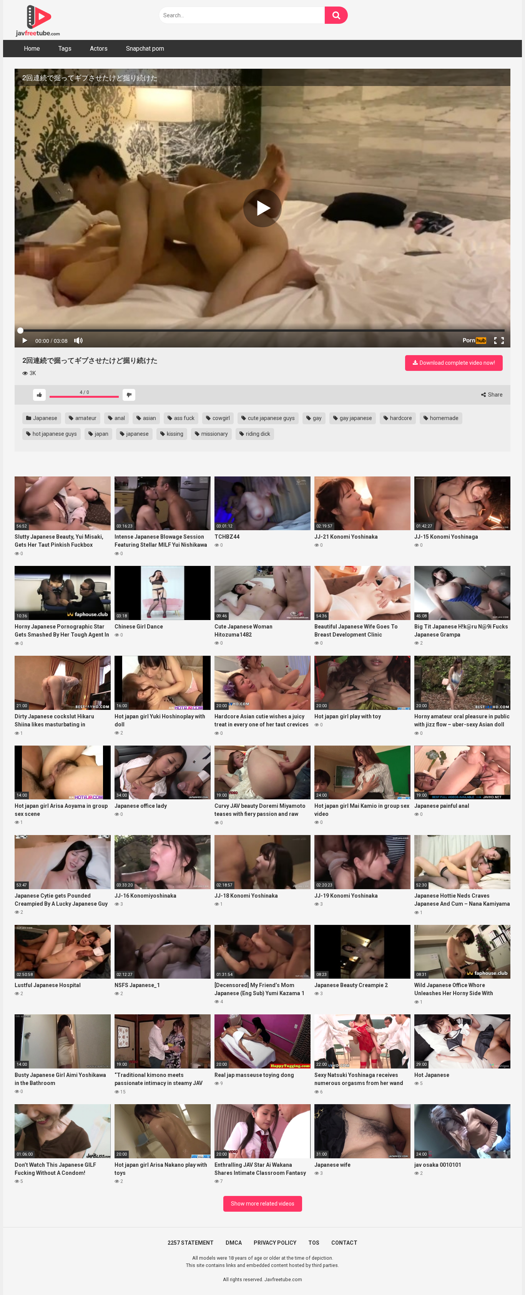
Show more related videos (262, 1204)
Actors (99, 48)
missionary (214, 434)
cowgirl (220, 418)
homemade (444, 418)
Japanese (44, 418)
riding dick (257, 434)
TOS (313, 1243)
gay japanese (355, 418)
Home (32, 48)
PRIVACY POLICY (275, 1243)
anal (119, 418)
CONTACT (344, 1243)
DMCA (234, 1243)
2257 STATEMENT (191, 1243)
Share (495, 395)
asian (149, 418)
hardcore (400, 418)
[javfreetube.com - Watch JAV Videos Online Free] (38, 20)
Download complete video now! (457, 363)
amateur (85, 418)
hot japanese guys (54, 434)
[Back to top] (499, 1272)
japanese (137, 434)
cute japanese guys (271, 418)
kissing (174, 434)
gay (317, 418)
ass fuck (183, 418)
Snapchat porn (145, 48)
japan (101, 434)
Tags (64, 48)
